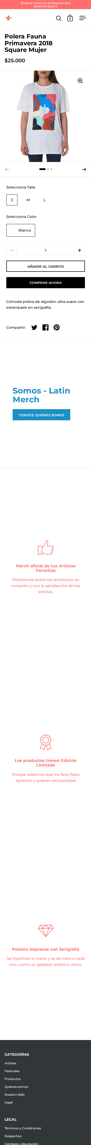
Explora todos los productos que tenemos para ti (45, 4)
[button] (84, 169)
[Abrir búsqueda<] (58, 18)
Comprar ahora (46, 283)
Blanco (24, 230)
